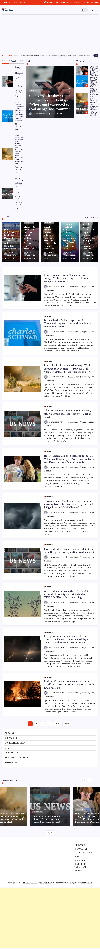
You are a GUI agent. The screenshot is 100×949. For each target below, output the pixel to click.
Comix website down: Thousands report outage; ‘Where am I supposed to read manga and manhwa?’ (19, 77)
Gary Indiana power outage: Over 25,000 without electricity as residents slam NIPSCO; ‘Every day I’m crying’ (68, 594)
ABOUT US (10, 733)
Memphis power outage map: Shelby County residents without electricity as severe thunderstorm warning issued (67, 639)
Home (7, 748)
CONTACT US (11, 738)
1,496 (57, 724)
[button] (84, 10)
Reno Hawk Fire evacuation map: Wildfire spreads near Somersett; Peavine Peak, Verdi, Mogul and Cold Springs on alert (19, 150)
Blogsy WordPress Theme (81, 883)
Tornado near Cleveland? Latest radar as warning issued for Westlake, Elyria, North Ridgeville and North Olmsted (69, 504)
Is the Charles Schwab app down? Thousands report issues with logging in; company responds (19, 111)
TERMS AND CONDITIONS (17, 758)
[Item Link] (7, 81)
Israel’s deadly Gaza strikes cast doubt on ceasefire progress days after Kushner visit (60, 56)
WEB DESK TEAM (41, 114)
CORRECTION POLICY (15, 743)
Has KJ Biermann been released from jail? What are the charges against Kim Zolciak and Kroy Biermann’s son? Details (69, 459)
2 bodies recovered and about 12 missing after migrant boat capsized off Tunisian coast (19, 189)
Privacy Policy (11, 753)
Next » (67, 724)
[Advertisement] (50, 33)
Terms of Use (11, 763)
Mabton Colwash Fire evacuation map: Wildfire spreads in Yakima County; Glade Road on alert (69, 685)
